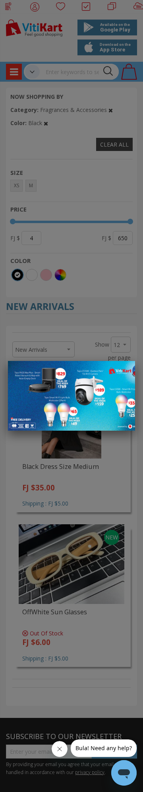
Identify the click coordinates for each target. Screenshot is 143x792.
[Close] (124, 371)
